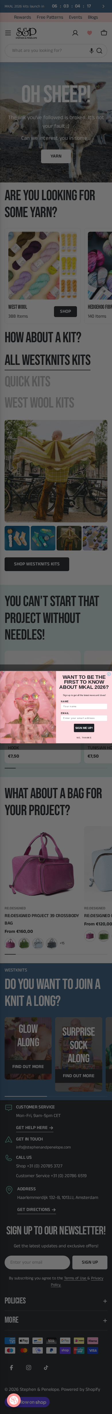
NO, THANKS (84, 737)
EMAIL (65, 713)
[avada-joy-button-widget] (14, 1400)
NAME (65, 701)
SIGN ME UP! (84, 727)
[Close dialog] (109, 674)
